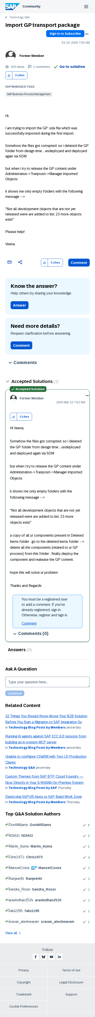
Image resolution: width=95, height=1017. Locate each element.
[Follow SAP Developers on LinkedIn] (59, 957)
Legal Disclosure (71, 982)
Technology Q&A (19, 17)
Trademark (24, 994)
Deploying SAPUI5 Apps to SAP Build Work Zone (43, 797)
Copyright (24, 982)
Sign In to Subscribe (65, 33)
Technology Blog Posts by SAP (32, 788)
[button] (9, 75)
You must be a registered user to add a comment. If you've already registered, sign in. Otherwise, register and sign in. (45, 607)
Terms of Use (71, 970)
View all (11, 933)
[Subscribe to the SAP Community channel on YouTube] (51, 957)
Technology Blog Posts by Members (37, 727)
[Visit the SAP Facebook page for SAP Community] (35, 957)
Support (71, 994)
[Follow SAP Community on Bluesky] (43, 957)
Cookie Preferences (23, 1006)
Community (31, 6)
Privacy (24, 970)
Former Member (31, 56)
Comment (79, 263)
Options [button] (87, 34)
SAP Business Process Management (29, 94)
